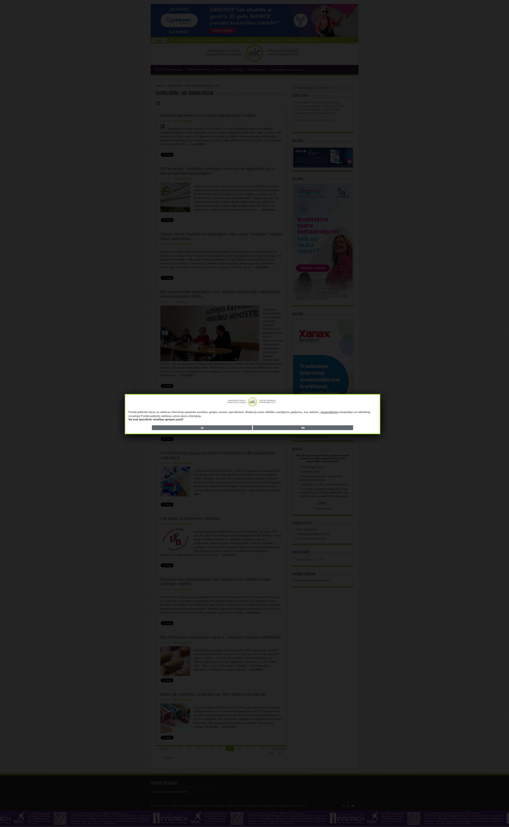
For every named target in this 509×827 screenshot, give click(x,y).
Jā (202, 427)
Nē (303, 427)
